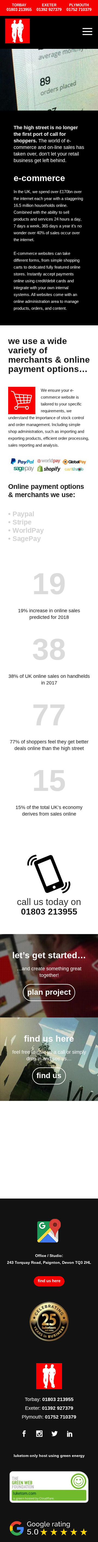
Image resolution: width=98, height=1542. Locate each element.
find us (49, 1075)
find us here (49, 1280)
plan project (49, 992)
